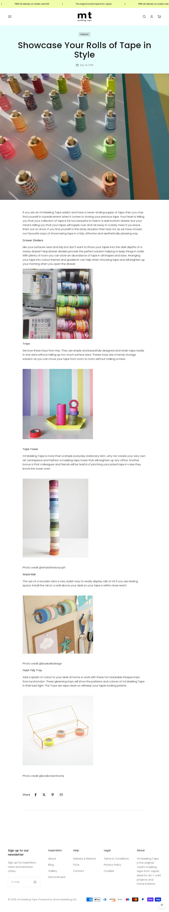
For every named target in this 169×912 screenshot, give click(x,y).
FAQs (76, 865)
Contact (78, 871)
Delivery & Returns (84, 859)
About (52, 859)
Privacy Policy (112, 865)
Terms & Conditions (116, 859)
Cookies (109, 871)
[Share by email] (61, 794)
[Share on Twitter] (44, 794)
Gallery (52, 871)
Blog (51, 865)
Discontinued (56, 877)
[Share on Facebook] (35, 794)
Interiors (84, 34)
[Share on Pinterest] (52, 794)
